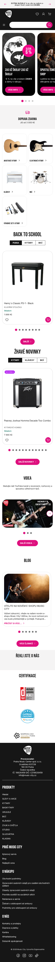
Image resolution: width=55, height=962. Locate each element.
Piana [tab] (16, 243)
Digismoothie (39, 949)
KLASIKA (6, 838)
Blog (4, 858)
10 (39, 450)
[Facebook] (18, 955)
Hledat (5, 794)
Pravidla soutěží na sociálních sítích (18, 894)
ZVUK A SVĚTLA (10, 825)
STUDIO (6, 829)
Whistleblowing (9, 936)
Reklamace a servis (11, 899)
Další (26, 341)
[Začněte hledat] (49, 25)
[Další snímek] (50, 4)
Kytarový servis (9, 854)
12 (46, 450)
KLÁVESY (6, 821)
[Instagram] (24, 955)
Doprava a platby (10, 928)
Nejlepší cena (8, 863)
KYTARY (6, 803)
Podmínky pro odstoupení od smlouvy (19, 908)
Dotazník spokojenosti (12, 941)
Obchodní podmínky (11, 878)
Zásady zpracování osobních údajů (18, 890)
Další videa (26, 543)
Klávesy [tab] (29, 360)
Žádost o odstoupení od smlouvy (17, 903)
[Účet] (43, 14)
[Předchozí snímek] (5, 4)
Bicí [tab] (40, 243)
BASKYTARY (8, 807)
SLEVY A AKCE (9, 799)
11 (42, 450)
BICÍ (4, 816)
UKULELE (6, 812)
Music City (21, 949)
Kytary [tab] (29, 243)
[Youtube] (30, 955)
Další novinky (26, 462)
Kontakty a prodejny (11, 923)
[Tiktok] (36, 955)
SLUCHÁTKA (8, 834)
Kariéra (5, 932)
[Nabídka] (4, 24)
